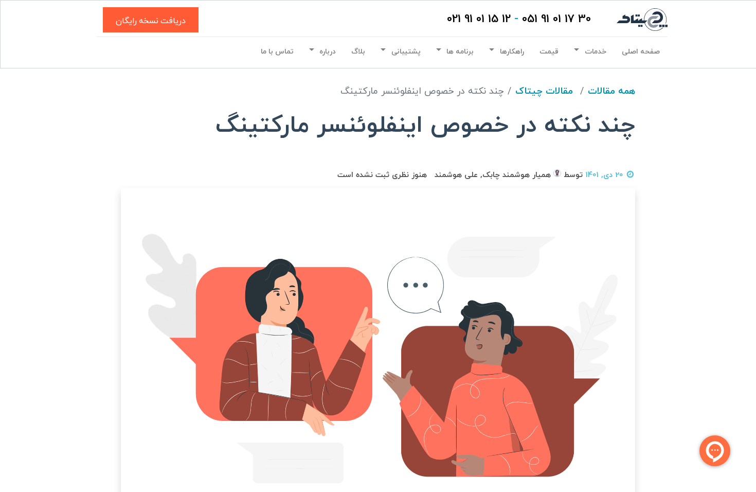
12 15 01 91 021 (479, 19)
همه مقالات (611, 91)
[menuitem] (641, 51)
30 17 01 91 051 (556, 19)
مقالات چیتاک (544, 91)
